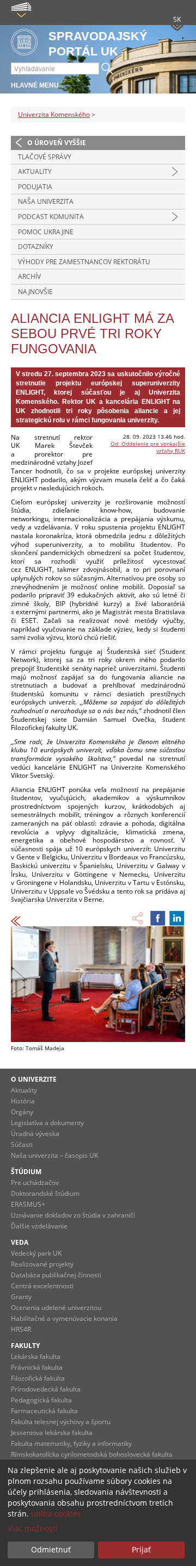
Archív (29, 276)
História (23, 1101)
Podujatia (35, 186)
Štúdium (26, 1171)
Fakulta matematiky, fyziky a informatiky (71, 1443)
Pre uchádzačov (35, 1182)
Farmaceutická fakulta (44, 1410)
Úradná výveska (35, 1133)
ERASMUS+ (28, 1204)
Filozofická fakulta (38, 1378)
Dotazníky (35, 246)
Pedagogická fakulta (41, 1400)
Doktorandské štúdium (45, 1193)
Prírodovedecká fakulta (46, 1389)
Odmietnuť (51, 1549)
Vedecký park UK (36, 1253)
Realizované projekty (42, 1264)
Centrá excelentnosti (42, 1285)
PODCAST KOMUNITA (51, 216)
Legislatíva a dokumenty (47, 1122)
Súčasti (22, 1144)
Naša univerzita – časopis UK (54, 1155)
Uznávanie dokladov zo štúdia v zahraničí (73, 1215)
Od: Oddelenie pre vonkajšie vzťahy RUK (148, 447)
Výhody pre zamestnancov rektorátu (84, 261)
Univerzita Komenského (54, 114)
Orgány (22, 1111)
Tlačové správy (44, 156)
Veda (19, 1242)
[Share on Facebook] (158, 918)
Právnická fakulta (37, 1367)
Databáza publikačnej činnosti (56, 1275)
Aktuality (35, 171)
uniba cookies (56, 1513)
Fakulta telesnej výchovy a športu (61, 1421)
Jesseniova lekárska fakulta (52, 1432)
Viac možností (33, 1528)
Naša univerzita (46, 201)
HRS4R (21, 1329)
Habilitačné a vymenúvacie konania (64, 1318)
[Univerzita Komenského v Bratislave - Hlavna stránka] (24, 42)
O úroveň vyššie (56, 142)
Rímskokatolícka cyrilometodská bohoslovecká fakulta (92, 1454)
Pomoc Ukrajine (46, 231)
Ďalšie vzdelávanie (39, 1226)
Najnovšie (35, 291)
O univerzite (34, 1079)
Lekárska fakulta (35, 1356)
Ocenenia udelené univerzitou (56, 1307)
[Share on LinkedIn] (177, 918)
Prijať (141, 1549)
